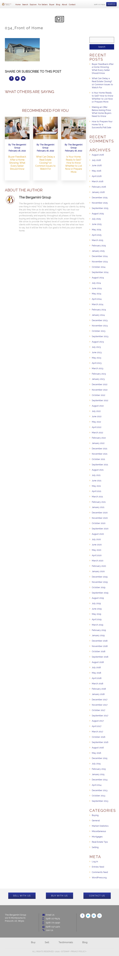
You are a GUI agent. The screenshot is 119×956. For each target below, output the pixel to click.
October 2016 (98, 737)
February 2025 (99, 245)
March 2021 (97, 496)
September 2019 (100, 593)
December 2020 (100, 512)
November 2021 (99, 454)
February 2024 (99, 309)
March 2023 (97, 368)
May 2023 (96, 358)
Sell (47, 942)
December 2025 (99, 197)
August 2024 (98, 277)
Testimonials (65, 942)
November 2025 (100, 203)
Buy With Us (59, 895)
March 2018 (97, 683)
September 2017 (100, 715)
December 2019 (99, 577)
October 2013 (98, 795)
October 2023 (98, 331)
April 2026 (97, 176)
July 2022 (96, 411)
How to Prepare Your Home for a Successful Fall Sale (102, 124)
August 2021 (98, 470)
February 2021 (99, 502)
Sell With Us (22, 895)
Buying (95, 815)
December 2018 (99, 641)
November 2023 (100, 325)
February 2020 (99, 566)
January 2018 (98, 694)
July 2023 (96, 347)
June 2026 (97, 165)
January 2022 (98, 443)
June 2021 (96, 480)
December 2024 (100, 256)
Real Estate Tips (100, 842)
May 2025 (96, 229)
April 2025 (96, 235)
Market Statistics (100, 826)
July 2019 (96, 603)
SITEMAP (65, 951)
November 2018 (100, 646)
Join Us (49, 930)
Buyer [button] (51, 4)
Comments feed (100, 872)
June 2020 (97, 544)
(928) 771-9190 (53, 922)
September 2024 (100, 272)
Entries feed (98, 867)
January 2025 (98, 251)
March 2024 (97, 304)
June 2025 (97, 224)
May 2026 (96, 171)
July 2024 (96, 283)
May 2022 (96, 422)
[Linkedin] (93, 915)
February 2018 (99, 689)
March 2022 (97, 432)
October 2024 (98, 267)
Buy (33, 942)
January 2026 (98, 192)
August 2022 (98, 406)
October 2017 (98, 710)
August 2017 (98, 721)
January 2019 (98, 635)
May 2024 (96, 293)
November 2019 (100, 582)
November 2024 (100, 261)
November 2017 (99, 705)
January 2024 (98, 315)
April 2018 (96, 678)
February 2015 (99, 769)
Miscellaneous (99, 831)
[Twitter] (88, 915)
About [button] (64, 4)
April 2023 (96, 363)
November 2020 (100, 518)
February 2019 (99, 630)
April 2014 (96, 785)
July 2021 (96, 475)
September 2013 (100, 801)
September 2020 (100, 528)
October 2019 (98, 587)
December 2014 (99, 779)
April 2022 (96, 427)
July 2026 (96, 160)
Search (111, 4)
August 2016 (98, 747)
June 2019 (97, 609)
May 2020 (96, 550)
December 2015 (99, 758)
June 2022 (96, 416)
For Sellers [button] (43, 4)
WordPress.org (99, 877)
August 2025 (98, 213)
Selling (95, 847)
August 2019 (98, 598)
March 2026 (97, 181)
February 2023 (99, 374)
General (96, 820)
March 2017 (97, 731)
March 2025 (97, 240)
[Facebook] (82, 915)
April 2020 (97, 555)
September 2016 (100, 742)
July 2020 (96, 539)
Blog (58, 4)
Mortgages (97, 836)
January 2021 (98, 507)
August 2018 (98, 662)
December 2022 (99, 384)
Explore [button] (33, 4)
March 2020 (97, 560)
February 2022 (99, 438)
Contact (72, 4)
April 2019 (96, 619)
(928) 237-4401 (53, 926)
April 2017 (96, 726)
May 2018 (96, 673)
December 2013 (99, 790)
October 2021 (98, 459)
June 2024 (97, 288)
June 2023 (97, 352)
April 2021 (96, 491)
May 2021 (96, 486)
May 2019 (96, 614)
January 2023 (98, 379)
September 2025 (100, 208)
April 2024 (97, 299)
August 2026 (98, 155)
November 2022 (99, 390)
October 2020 (98, 523)
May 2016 (96, 753)
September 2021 (100, 464)
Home (18, 4)
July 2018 (96, 667)
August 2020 (98, 534)
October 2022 (98, 395)
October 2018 (98, 651)
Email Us (50, 915)
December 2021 (99, 448)
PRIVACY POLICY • (79, 951)
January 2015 (98, 774)
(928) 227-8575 (99, 4)
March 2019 (97, 625)
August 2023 (98, 342)
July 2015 (96, 763)
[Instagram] (99, 915)
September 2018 (100, 657)
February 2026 (99, 187)
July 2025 (96, 219)
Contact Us (97, 895)
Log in (95, 861)
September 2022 (100, 400)
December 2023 (99, 320)
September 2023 (100, 336)
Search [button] (25, 4)
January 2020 (98, 571)
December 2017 (99, 699)
